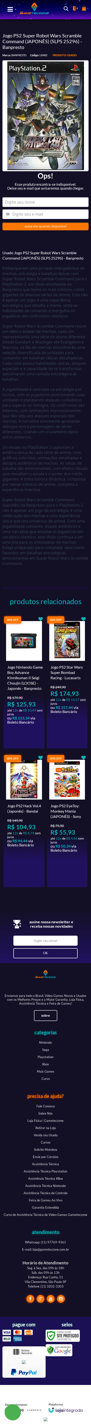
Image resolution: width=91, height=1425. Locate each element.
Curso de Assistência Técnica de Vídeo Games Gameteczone (45, 1215)
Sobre (45, 1015)
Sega (45, 1050)
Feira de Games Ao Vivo (45, 1200)
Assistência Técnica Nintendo (45, 1186)
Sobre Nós (45, 1113)
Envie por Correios (45, 1157)
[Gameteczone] (32, 9)
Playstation (45, 1057)
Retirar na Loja (45, 1128)
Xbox (45, 1064)
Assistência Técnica (45, 1164)
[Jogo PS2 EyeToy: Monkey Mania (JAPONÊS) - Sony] (67, 820)
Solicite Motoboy (45, 1149)
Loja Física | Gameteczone (45, 1121)
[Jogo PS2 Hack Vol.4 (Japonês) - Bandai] (24, 820)
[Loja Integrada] (66, 1408)
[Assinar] (45, 953)
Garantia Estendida (45, 1207)
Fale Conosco (45, 1106)
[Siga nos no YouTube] (51, 1299)
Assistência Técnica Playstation (45, 1171)
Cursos (45, 1142)
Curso (45, 1079)
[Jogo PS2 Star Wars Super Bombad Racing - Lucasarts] (67, 682)
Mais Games (45, 1071)
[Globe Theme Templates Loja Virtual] (23, 1408)
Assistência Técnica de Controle (45, 1193)
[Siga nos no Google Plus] (40, 1299)
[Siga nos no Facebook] (30, 1299)
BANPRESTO (18, 55)
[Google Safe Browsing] (59, 1350)
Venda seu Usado (46, 1135)
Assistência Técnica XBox (45, 1178)
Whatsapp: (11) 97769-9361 (45, 1242)
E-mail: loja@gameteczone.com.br (45, 1249)
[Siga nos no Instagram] (61, 1299)
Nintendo (45, 1042)
